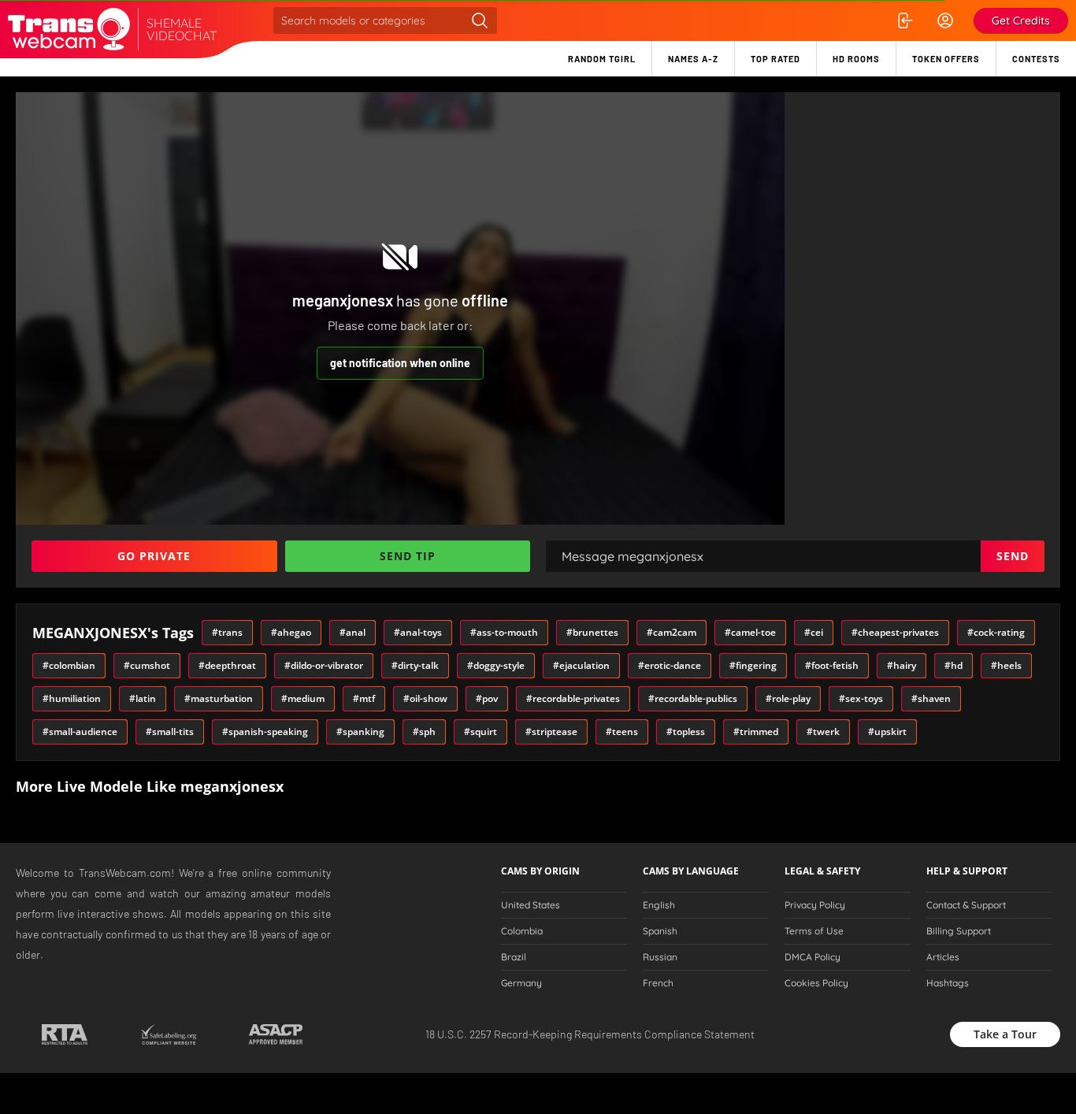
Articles (942, 957)
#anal (352, 632)
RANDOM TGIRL (602, 59)
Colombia (522, 931)
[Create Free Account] (945, 20)
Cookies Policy (816, 983)
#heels (1006, 665)
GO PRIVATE (154, 555)
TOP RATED (775, 59)
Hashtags (947, 983)
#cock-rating (996, 632)
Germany (521, 983)
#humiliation (72, 698)
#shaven (931, 698)
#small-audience (80, 731)
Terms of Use (814, 931)
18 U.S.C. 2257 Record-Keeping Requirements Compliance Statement (590, 1034)
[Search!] (479, 20)
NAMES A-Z (693, 59)
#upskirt (887, 731)
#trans (227, 632)
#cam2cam (671, 632)
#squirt (480, 731)
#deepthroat (227, 665)
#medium (303, 698)
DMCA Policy (812, 957)
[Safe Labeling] (168, 1034)
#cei (813, 632)
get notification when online (400, 362)
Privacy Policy (815, 905)
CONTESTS (1036, 59)
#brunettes (592, 632)
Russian (660, 957)
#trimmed (755, 731)
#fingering (753, 665)
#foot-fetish (832, 665)
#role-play (788, 698)
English (659, 905)
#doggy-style (496, 665)
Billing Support (958, 931)
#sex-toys (861, 698)
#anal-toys (418, 632)
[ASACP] (276, 1034)
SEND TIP (408, 555)
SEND (1012, 555)
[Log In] (904, 20)
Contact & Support (966, 905)
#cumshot (147, 665)
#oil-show (425, 698)
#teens (622, 731)
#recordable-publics (692, 698)
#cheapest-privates (895, 632)
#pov (487, 698)
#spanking (360, 731)
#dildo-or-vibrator (323, 665)
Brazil (513, 957)
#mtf (364, 698)
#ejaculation (581, 665)
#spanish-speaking (265, 731)
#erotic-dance (669, 665)
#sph (424, 731)
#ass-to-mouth (504, 632)
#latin (142, 698)
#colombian (69, 665)
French (658, 983)
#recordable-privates (573, 698)
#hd (953, 665)
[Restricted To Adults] (64, 1034)
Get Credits (1021, 20)
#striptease (551, 731)
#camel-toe (750, 632)
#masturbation (218, 698)
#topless (685, 731)
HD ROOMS (856, 59)
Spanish (660, 931)
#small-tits (170, 731)
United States (530, 905)
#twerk (823, 731)
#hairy (901, 665)
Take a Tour (1005, 1034)
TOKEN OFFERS (946, 59)
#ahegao (291, 632)
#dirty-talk (415, 665)
